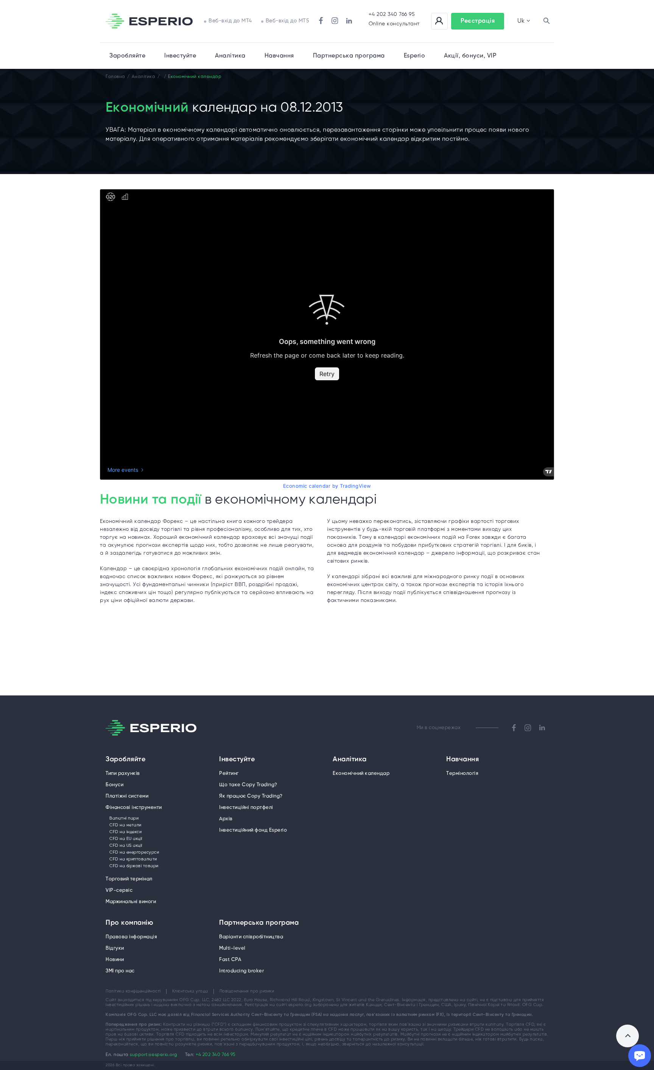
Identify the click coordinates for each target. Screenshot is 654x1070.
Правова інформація (131, 937)
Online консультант (394, 24)
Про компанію (129, 923)
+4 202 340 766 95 (392, 14)
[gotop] (627, 1036)
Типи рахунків (123, 773)
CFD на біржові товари (134, 866)
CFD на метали (125, 825)
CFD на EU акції (125, 839)
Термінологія (462, 773)
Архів (226, 818)
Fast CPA (230, 959)
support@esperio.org (154, 1054)
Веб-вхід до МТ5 (288, 21)
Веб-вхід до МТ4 (230, 21)
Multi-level (232, 948)
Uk (521, 21)
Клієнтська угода (190, 991)
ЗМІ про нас (120, 971)
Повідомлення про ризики (247, 991)
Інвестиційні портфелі (246, 807)
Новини (115, 959)
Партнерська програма (259, 923)
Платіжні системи (127, 796)
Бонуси (114, 784)
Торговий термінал (129, 879)
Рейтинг (229, 773)
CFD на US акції (125, 845)
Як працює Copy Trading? (251, 796)
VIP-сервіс (119, 890)
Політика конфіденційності (133, 991)
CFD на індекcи (125, 832)
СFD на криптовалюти (133, 859)
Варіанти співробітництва (251, 937)
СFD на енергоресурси (134, 852)
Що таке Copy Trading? (248, 784)
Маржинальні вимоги (131, 901)
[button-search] (546, 21)
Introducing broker (241, 971)
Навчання (279, 56)
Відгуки (115, 948)
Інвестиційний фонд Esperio (253, 830)
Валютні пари (124, 818)
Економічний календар (361, 773)
